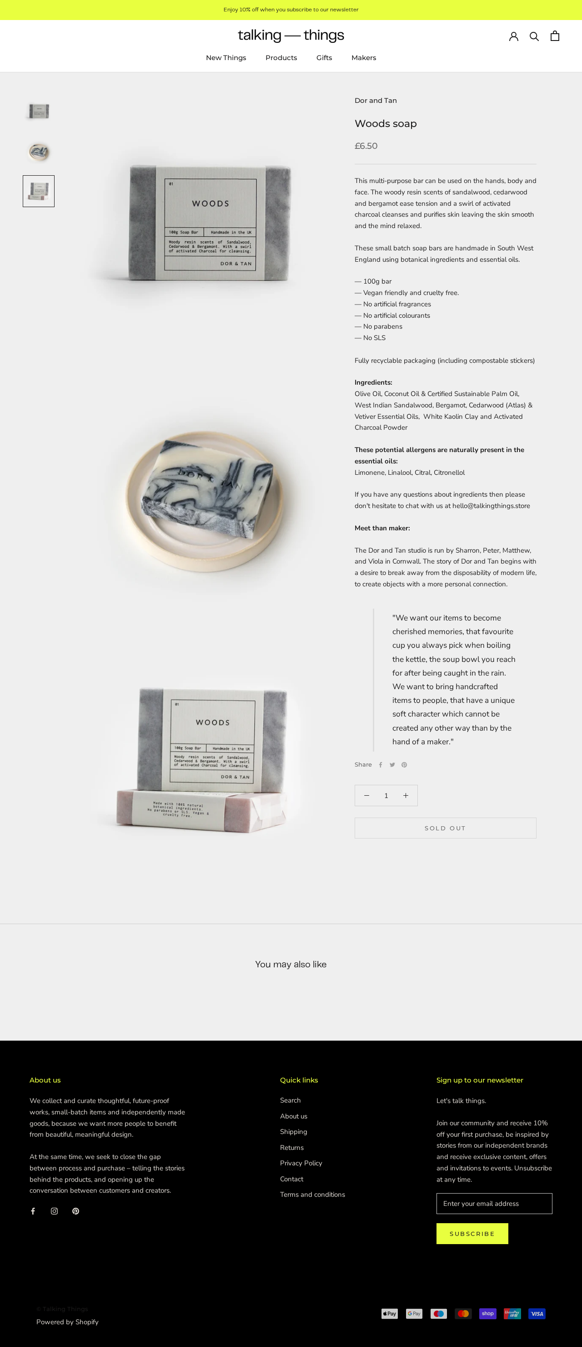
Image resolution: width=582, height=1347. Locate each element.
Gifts (324, 57)
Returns (292, 1147)
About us (293, 1116)
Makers (363, 57)
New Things (226, 57)
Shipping (293, 1131)
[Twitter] (392, 765)
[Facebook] (380, 765)
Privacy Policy (301, 1163)
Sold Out (446, 828)
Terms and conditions (312, 1194)
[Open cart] (555, 35)
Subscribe (472, 1233)
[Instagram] (54, 1211)
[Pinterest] (404, 765)
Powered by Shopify (67, 1322)
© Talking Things (62, 1308)
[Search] (534, 36)
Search (290, 1100)
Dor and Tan (376, 100)
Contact (291, 1179)
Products (281, 57)
